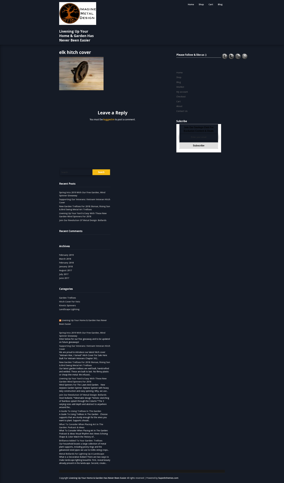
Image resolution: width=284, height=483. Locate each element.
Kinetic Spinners (67, 305)
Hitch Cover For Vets (69, 301)
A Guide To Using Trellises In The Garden (80, 411)
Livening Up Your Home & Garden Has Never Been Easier (76, 36)
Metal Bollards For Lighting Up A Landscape (81, 453)
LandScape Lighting (69, 309)
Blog (220, 4)
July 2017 (63, 274)
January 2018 (66, 266)
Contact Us (182, 110)
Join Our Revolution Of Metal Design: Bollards (82, 220)
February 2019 (66, 255)
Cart (211, 4)
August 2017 (65, 270)
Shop (201, 4)
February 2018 (66, 262)
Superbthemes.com (168, 477)
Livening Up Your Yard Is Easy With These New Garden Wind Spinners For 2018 (82, 215)
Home (191, 4)
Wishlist (180, 86)
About (179, 106)
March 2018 (65, 258)
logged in (108, 119)
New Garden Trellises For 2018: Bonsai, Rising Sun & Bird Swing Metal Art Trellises (84, 208)
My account (182, 91)
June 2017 (64, 278)
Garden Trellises (67, 297)
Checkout (181, 96)
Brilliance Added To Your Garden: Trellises (80, 440)
